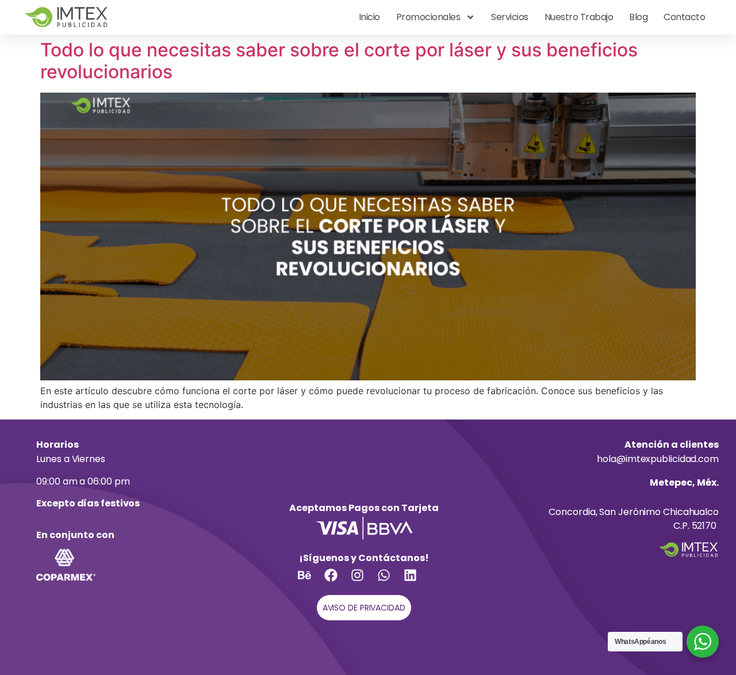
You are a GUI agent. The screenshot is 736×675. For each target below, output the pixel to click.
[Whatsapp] (390, 582)
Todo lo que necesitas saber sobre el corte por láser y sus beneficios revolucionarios (339, 61)
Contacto (684, 17)
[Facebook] (337, 582)
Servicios (509, 17)
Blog (638, 17)
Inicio (369, 17)
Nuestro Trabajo (579, 17)
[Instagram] (364, 582)
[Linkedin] (417, 582)
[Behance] (311, 582)
